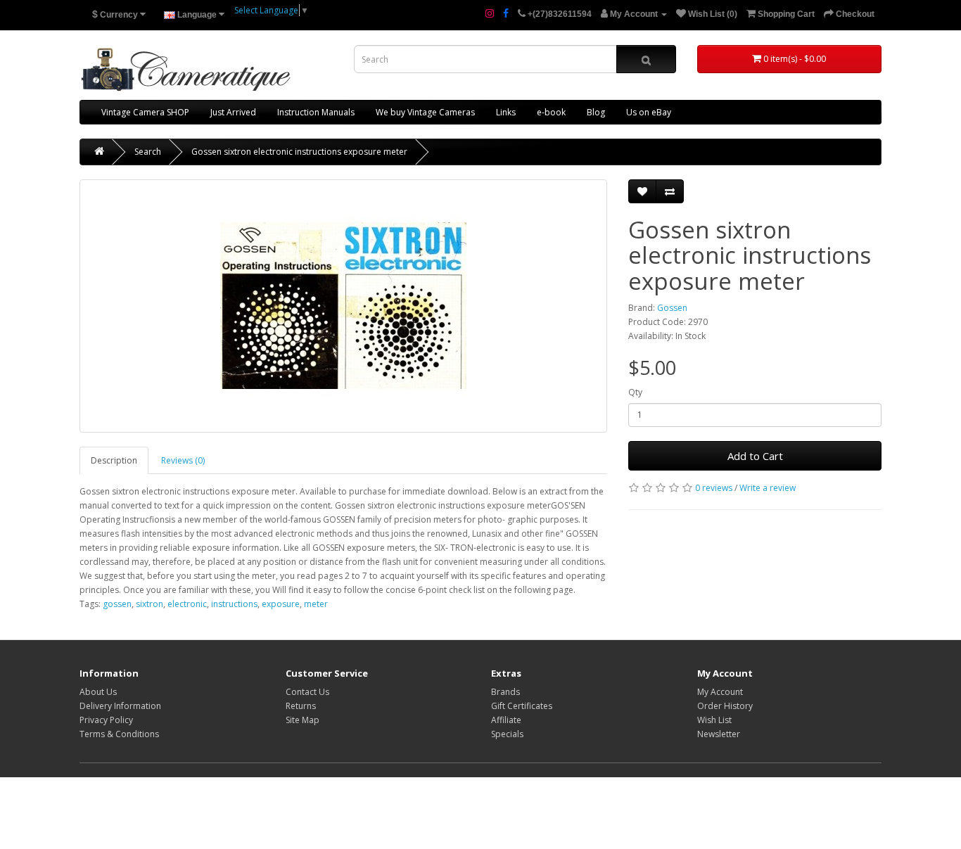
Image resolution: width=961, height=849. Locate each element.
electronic (187, 604)
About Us (98, 692)
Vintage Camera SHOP (145, 112)
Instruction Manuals (316, 112)
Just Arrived (233, 112)
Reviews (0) (183, 460)
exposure (281, 604)
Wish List (714, 720)
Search (147, 152)
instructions (234, 604)
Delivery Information (120, 706)
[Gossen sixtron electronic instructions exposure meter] (343, 306)
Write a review (767, 488)
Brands (505, 692)
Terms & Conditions (119, 734)
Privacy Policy (106, 720)
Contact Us (307, 692)
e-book (551, 112)
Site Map (302, 720)
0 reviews (713, 488)
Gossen (672, 308)
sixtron (149, 604)
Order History (725, 706)
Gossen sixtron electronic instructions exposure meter (299, 152)
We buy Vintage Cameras (425, 112)
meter (316, 604)
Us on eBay (648, 112)
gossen (117, 604)
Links (506, 112)
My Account (720, 692)
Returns (301, 706)
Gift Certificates (521, 706)
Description (114, 460)
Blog (596, 112)
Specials (507, 734)
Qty (635, 392)
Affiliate (506, 720)
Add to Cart (755, 456)
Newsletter (718, 734)
